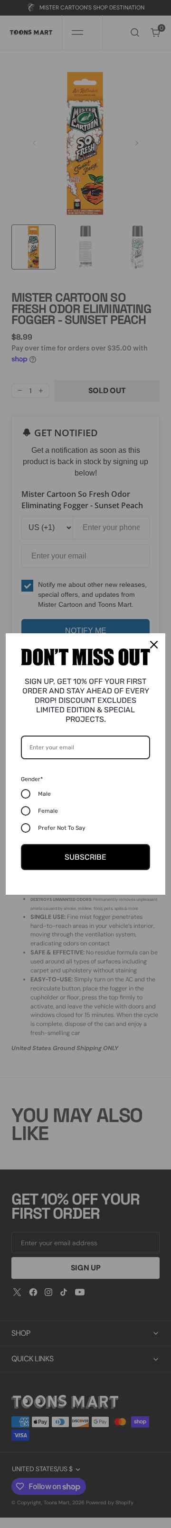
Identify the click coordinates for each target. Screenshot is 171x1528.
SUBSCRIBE (85, 857)
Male (44, 794)
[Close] (153, 644)
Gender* (32, 779)
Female (48, 811)
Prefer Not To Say (62, 828)
